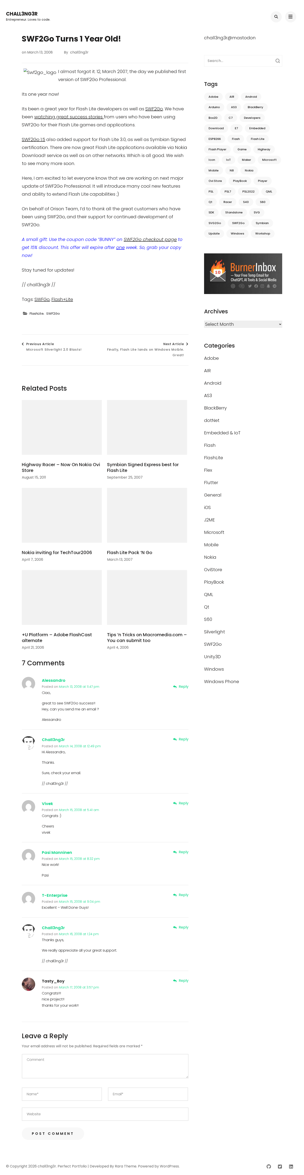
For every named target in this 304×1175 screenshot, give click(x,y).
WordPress (169, 1166)
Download (216, 128)
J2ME (209, 520)
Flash (236, 139)
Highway (264, 149)
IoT (228, 160)
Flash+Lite (62, 299)
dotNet (211, 420)
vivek (47, 803)
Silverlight (214, 632)
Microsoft (269, 160)
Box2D (213, 118)
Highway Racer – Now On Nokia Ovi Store (61, 467)
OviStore (213, 570)
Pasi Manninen (57, 852)
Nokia (249, 170)
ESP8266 (215, 139)
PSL (211, 191)
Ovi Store (215, 181)
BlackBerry (255, 107)
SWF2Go (154, 109)
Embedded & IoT (222, 433)
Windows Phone (221, 681)
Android (251, 97)
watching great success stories (69, 117)
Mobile (214, 170)
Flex (208, 470)
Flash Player (217, 149)
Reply (183, 686)
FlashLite (37, 313)
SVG (257, 212)
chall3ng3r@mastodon (230, 38)
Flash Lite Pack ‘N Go (129, 552)
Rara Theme (125, 1166)
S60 (262, 202)
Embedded (257, 128)
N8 (232, 170)
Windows (237, 233)
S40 (246, 202)
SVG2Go (215, 223)
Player (262, 181)
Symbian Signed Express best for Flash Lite (143, 467)
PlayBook (240, 181)
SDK (211, 212)
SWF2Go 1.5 (33, 139)
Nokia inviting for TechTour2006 (57, 552)
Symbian (262, 223)
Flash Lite (257, 139)
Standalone (234, 212)
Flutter (211, 482)
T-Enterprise (54, 895)
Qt (210, 202)
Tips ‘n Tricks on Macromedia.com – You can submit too (147, 638)
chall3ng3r (22, 13)
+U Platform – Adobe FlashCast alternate (57, 638)
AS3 (234, 107)
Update (214, 233)
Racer (227, 202)
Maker (246, 160)
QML (269, 191)
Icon (212, 160)
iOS (207, 507)
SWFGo (42, 299)
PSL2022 (248, 191)
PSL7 (228, 191)
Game (242, 149)
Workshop (262, 233)
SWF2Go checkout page (150, 239)
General (212, 495)
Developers (252, 118)
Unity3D (212, 657)
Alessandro (53, 680)
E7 (236, 128)
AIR (231, 97)
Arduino (214, 107)
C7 (231, 118)
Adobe (213, 97)
